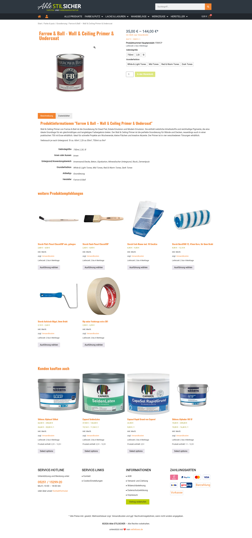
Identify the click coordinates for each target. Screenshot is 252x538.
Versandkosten (48, 256)
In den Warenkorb (145, 74)
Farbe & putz (49, 23)
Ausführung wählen (49, 267)
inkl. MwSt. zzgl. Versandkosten (137, 35)
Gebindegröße (132, 50)
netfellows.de (136, 529)
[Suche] (208, 6)
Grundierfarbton (133, 59)
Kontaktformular (60, 491)
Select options (46, 451)
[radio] (130, 55)
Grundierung (61, 23)
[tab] (47, 116)
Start (40, 23)
